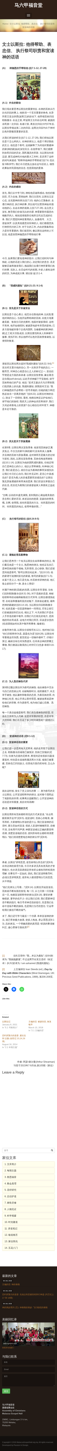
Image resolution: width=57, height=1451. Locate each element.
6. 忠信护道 (10, 1196)
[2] (3, 969)
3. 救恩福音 (10, 1177)
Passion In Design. (21, 1445)
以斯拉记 (6, 1021)
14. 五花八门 (11, 1248)
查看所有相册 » (8, 1348)
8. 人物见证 (10, 1209)
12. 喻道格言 (11, 1235)
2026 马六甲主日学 (10, 1343)
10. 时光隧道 (11, 1222)
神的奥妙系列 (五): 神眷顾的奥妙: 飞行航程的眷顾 (25, 1307)
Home (5, 24)
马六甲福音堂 (28, 4)
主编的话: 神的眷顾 (11, 1284)
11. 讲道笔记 (11, 1228)
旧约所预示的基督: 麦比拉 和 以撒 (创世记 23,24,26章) (14, 1038)
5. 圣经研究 (10, 1190)
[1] (3, 955)
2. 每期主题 (10, 1170)
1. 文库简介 (10, 1164)
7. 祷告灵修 (10, 1202)
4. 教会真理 (10, 1183)
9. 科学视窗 (10, 1215)
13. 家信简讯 (11, 1241)
